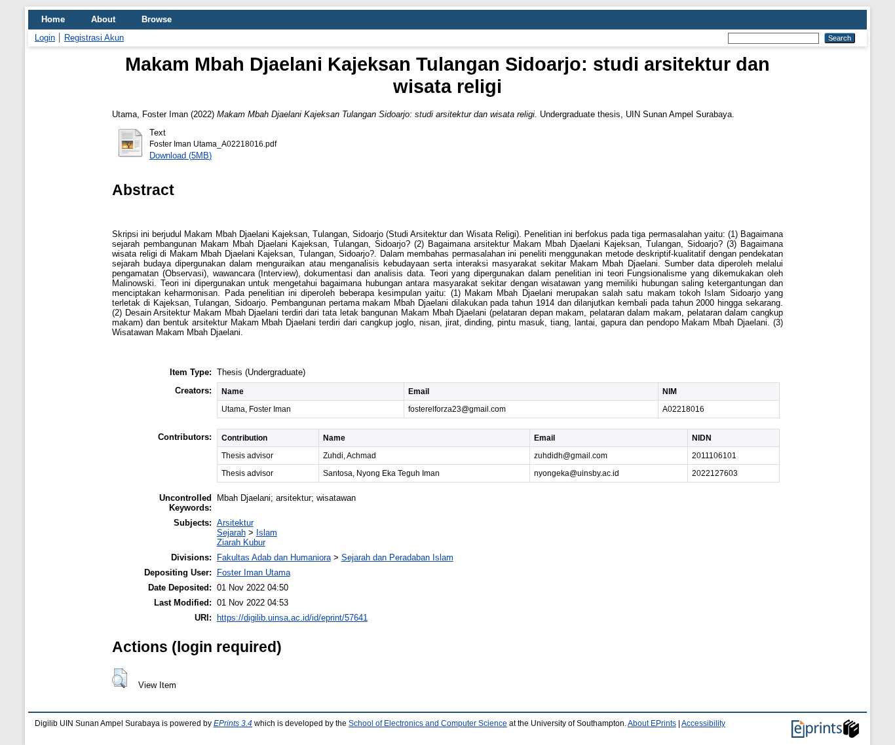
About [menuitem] (103, 19)
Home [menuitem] (53, 19)
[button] (119, 678)
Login (45, 38)
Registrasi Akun (94, 38)
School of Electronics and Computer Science (428, 723)
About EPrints (652, 723)
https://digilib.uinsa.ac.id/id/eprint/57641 (292, 618)
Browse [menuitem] (157, 19)
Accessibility (703, 723)
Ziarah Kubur (241, 542)
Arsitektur (235, 523)
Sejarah (231, 532)
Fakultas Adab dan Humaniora (274, 557)
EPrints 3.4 (233, 723)
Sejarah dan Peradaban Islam (397, 557)
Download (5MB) (180, 155)
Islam (266, 532)
